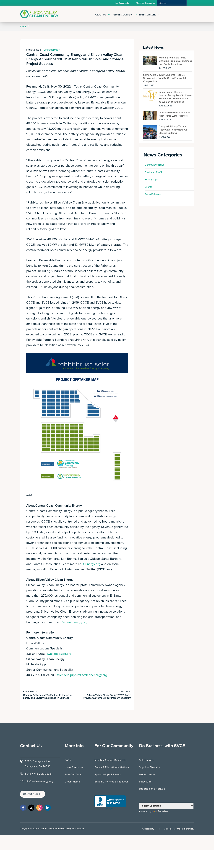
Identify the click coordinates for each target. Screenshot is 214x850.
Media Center (147, 774)
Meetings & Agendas (145, 3)
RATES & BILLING (147, 14)
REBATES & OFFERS (123, 14)
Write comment (52, 50)
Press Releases (153, 194)
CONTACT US (30, 794)
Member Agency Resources (110, 760)
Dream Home (72, 781)
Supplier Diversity (149, 767)
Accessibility (148, 828)
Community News (154, 164)
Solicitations (146, 760)
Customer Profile (154, 172)
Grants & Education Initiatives (111, 767)
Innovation (145, 781)
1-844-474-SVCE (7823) (38, 773)
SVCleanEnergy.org (74, 622)
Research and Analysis (152, 788)
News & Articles (74, 767)
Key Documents (122, 3)
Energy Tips (151, 179)
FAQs (68, 760)
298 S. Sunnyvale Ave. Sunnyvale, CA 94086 (38, 764)
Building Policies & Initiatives (111, 781)
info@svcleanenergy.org (39, 781)
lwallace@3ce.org (59, 654)
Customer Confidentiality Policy (179, 828)
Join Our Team (73, 774)
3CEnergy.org (90, 564)
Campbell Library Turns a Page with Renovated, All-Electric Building (173, 130)
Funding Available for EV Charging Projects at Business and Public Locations (175, 61)
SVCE (23, 26)
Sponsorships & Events (107, 774)
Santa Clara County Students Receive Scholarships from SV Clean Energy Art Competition (164, 78)
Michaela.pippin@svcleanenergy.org (82, 675)
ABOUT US (100, 14)
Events (148, 187)
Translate (163, 811)
